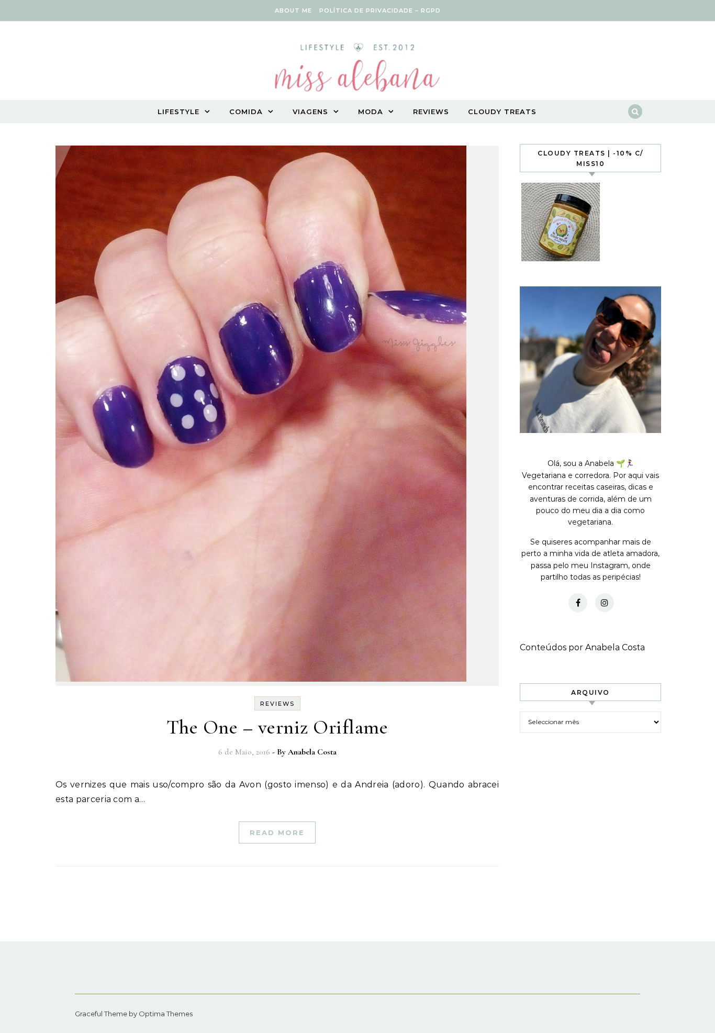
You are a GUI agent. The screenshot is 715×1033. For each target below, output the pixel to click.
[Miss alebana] (357, 70)
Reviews (431, 111)
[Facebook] (577, 602)
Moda (370, 111)
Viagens (310, 111)
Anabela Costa (312, 752)
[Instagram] (604, 602)
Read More (277, 832)
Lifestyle (178, 111)
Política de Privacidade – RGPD (380, 10)
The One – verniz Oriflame (277, 727)
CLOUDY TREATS (502, 111)
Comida (246, 111)
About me (293, 10)
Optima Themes (166, 1013)
